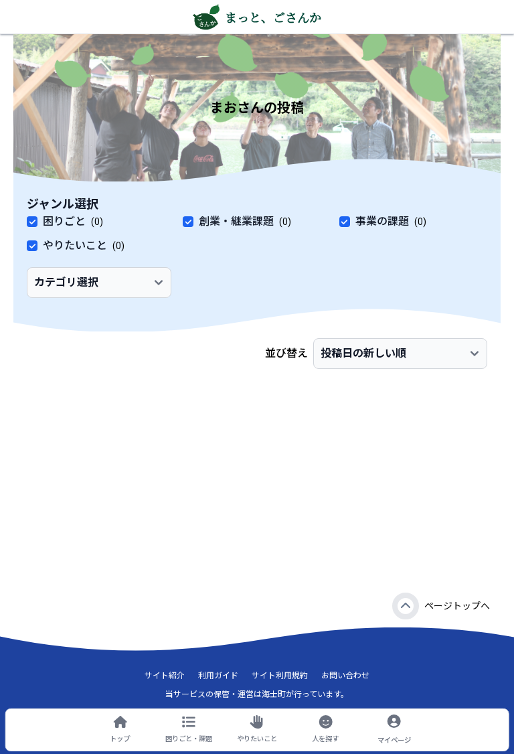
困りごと (64, 221)
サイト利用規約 (280, 675)
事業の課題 (382, 221)
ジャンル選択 (62, 204)
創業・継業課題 (236, 221)
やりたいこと (75, 245)
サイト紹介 (165, 675)
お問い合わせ (345, 675)
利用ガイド (218, 675)
